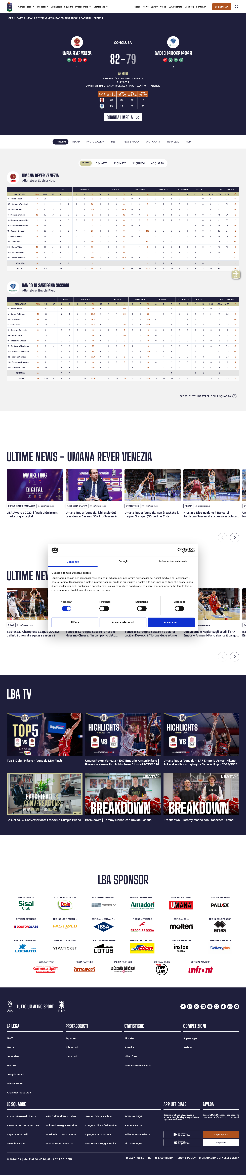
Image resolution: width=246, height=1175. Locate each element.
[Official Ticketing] (65, 948)
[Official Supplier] (181, 948)
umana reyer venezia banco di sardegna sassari (58, 18)
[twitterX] (216, 1006)
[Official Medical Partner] (104, 927)
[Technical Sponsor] (220, 927)
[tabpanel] (123, 280)
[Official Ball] (181, 927)
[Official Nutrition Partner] (142, 948)
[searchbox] (123, 4)
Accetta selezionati (123, 622)
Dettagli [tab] (123, 561)
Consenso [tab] (73, 561)
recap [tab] (76, 141)
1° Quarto (101, 163)
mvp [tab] (188, 141)
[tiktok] (223, 1006)
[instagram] (189, 1006)
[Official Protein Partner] (142, 905)
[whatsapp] (230, 1006)
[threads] (196, 1006)
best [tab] (114, 141)
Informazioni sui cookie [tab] (173, 561)
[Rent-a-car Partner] (26, 948)
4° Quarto (157, 163)
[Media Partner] (45, 969)
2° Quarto (120, 163)
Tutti (85, 163)
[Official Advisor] (200, 969)
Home (10, 18)
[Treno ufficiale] (142, 927)
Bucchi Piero (47, 290)
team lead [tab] (173, 141)
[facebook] (183, 1006)
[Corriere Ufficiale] (220, 948)
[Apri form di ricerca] (236, 6)
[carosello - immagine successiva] (234, 537)
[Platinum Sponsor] (65, 905)
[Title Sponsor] (26, 905)
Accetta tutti (171, 622)
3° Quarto (139, 163)
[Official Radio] (162, 969)
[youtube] (210, 1006)
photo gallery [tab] (95, 141)
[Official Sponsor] (181, 905)
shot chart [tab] (153, 141)
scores (98, 18)
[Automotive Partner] (104, 905)
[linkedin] (203, 1006)
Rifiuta (75, 622)
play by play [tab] (131, 141)
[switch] (104, 608)
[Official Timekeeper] (104, 948)
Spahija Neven (47, 181)
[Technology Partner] (65, 927)
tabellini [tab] (60, 141)
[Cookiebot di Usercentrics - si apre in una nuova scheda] (180, 550)
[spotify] (236, 1006)
